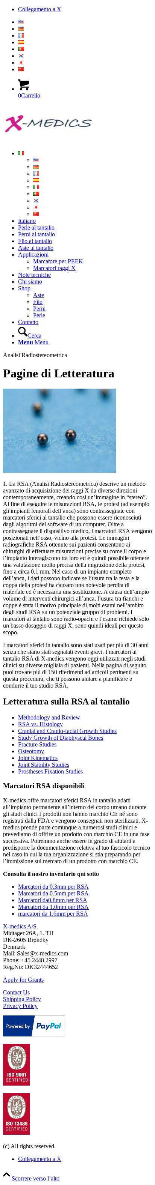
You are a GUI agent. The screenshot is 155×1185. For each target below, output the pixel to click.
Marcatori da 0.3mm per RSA (53, 886)
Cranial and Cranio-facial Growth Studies (67, 731)
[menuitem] (85, 22)
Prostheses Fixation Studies (50, 771)
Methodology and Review (49, 717)
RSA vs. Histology (40, 724)
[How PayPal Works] (34, 1034)
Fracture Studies (37, 744)
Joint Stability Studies (43, 764)
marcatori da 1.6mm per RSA (53, 913)
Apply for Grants (23, 979)
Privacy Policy (20, 1006)
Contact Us (16, 992)
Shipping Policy (22, 999)
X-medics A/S (19, 926)
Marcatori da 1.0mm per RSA (53, 907)
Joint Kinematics (38, 758)
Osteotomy (31, 751)
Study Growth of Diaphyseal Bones (60, 737)
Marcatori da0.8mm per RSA (52, 900)
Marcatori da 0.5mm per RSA (53, 893)
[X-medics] (59, 140)
